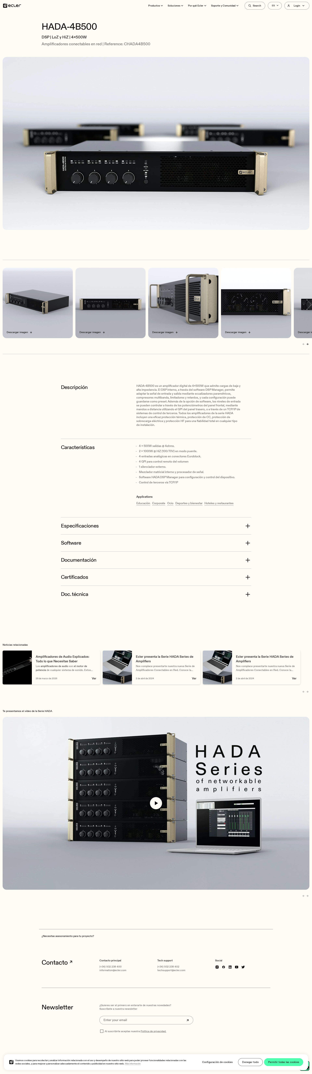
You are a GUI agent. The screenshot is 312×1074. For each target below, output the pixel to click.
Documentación (79, 560)
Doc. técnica (74, 594)
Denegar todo (250, 1062)
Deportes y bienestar (188, 503)
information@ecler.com (112, 970)
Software (71, 543)
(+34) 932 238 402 (168, 966)
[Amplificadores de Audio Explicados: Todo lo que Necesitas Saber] (51, 667)
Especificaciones (80, 526)
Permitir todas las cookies (283, 1062)
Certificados (74, 577)
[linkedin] (230, 967)
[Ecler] (12, 5)
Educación (143, 503)
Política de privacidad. (153, 1031)
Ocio (170, 503)
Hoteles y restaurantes (219, 503)
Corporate (158, 503)
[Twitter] (243, 967)
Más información (133, 1063)
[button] (156, 17)
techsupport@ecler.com (171, 970)
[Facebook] (224, 967)
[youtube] (237, 967)
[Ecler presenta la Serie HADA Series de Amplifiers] (151, 667)
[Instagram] (217, 967)
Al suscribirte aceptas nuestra (135, 1031)
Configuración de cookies (217, 1062)
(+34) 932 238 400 (110, 966)
